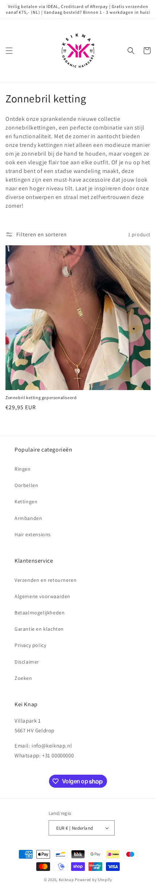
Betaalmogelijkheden (40, 612)
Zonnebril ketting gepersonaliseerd (41, 397)
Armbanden (28, 518)
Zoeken (23, 678)
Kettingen (26, 501)
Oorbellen (26, 485)
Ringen (23, 469)
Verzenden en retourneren (46, 580)
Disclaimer (27, 662)
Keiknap (66, 879)
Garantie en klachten (39, 629)
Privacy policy (30, 645)
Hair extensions (33, 534)
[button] (9, 51)
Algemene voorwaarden (42, 596)
